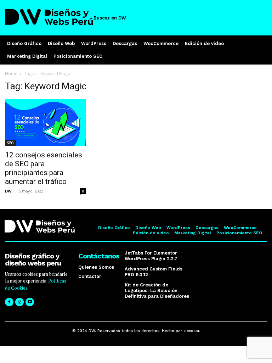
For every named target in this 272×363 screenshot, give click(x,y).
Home (11, 74)
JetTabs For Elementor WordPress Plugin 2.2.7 (151, 255)
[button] (114, 18)
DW (8, 191)
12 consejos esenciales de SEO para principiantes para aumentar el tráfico (43, 168)
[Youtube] (30, 302)
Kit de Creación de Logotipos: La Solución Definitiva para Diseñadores (157, 290)
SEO (10, 142)
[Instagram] (19, 302)
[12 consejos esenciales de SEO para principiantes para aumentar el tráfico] (45, 122)
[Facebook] (9, 302)
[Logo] (49, 17)
